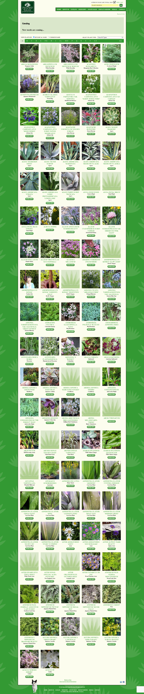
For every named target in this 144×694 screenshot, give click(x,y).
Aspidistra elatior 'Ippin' (50, 512)
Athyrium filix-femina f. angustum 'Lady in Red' (29, 607)
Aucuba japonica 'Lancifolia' (70, 638)
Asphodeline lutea (70, 481)
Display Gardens (104, 9)
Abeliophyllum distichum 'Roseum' (70, 65)
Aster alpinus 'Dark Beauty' (111, 543)
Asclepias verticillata (29, 482)
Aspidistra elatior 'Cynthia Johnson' (111, 482)
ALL (120, 41)
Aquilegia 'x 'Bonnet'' (70, 358)
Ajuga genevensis (91, 192)
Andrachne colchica (50, 324)
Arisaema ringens (50, 418)
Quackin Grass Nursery (27, 7)
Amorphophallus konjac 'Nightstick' (70, 291)
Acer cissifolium (111, 64)
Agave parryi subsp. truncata (70, 193)
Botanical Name (40, 37)
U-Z (95, 41)
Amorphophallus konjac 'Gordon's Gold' (50, 292)
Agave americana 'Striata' (29, 193)
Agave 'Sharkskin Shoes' (29, 163)
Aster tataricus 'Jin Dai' (91, 573)
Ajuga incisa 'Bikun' (111, 192)
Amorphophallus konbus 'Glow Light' (111, 261)
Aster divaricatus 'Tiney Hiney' (29, 573)
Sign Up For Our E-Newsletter (67, 681)
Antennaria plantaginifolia (50, 358)
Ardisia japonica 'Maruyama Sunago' (70, 389)
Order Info (82, 9)
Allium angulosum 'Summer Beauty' (70, 228)
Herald (114, 9)
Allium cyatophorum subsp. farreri (91, 229)
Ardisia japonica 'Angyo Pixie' (29, 389)
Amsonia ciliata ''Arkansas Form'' (91, 291)
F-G (46, 41)
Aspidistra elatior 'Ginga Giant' (29, 512)
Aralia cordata (91, 357)
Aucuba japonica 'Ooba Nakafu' (91, 638)
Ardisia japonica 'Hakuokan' (50, 389)
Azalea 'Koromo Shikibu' (29, 671)
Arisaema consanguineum (111, 389)
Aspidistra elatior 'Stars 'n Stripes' (50, 543)
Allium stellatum (29, 260)
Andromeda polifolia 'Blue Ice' (91, 324)
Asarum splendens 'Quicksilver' (111, 452)
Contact (122, 9)
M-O (66, 41)
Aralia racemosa (111, 357)
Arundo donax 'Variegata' (70, 452)
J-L (61, 41)
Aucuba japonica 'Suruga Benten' (111, 638)
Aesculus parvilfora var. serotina (70, 97)
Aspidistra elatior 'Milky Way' (91, 512)
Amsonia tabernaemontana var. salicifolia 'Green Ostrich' (29, 326)
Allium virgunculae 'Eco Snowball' (50, 261)
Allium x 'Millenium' (70, 261)
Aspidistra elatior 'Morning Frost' (111, 512)
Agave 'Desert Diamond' (111, 128)
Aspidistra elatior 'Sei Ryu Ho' (29, 543)
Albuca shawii (50, 227)
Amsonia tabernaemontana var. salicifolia (111, 292)
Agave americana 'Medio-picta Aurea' (111, 163)
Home (59, 9)
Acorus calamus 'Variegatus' (50, 96)
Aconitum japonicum (29, 95)
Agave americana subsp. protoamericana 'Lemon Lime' (50, 195)
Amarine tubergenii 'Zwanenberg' (91, 261)
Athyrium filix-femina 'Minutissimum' (111, 574)
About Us (66, 9)
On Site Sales (92, 9)
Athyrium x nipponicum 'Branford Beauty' (29, 639)
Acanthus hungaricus (91, 65)
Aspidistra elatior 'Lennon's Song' (70, 512)
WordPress (121, 682)
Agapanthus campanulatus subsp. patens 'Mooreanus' (50, 130)
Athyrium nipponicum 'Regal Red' (70, 607)
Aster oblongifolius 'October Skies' (70, 574)
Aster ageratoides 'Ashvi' (70, 543)
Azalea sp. (50, 670)
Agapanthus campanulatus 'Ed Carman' (112, 97)
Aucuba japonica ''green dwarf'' (50, 638)
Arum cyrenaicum (112, 418)
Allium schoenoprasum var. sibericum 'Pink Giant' (111, 230)
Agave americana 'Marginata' (70, 163)
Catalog (74, 9)
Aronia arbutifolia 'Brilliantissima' (70, 419)
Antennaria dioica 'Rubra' (29, 358)
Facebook (124, 682)
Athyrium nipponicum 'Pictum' (50, 606)
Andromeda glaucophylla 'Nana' (70, 325)
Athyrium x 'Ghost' (111, 605)
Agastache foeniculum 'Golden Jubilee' (70, 129)
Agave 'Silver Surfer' (50, 163)
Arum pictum (29, 451)
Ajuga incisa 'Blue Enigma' (29, 228)
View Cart (119, 2)
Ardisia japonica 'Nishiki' (91, 389)
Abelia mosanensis (29, 64)
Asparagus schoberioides (50, 482)
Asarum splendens (91, 451)
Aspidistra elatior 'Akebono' (91, 482)
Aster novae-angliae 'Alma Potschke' (50, 574)
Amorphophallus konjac (29, 291)
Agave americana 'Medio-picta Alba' (91, 163)
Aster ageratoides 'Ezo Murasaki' (91, 543)
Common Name (54, 37)
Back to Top (67, 680)
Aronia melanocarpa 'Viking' (91, 420)
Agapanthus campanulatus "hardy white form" (91, 97)
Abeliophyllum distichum (50, 65)
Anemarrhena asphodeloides (111, 324)
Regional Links (121, 14)
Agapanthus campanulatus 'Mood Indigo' (29, 129)
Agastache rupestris (91, 128)
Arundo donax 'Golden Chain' (49, 452)
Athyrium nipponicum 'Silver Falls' (91, 607)
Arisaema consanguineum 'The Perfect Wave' (29, 420)
